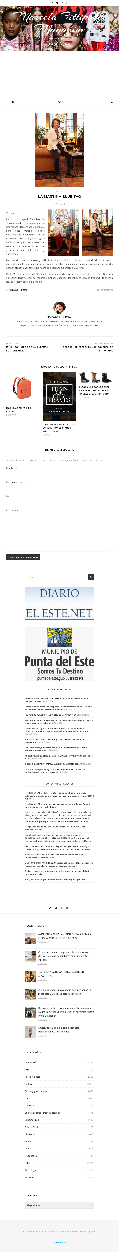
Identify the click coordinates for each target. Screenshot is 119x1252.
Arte (27, 1069)
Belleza (29, 1083)
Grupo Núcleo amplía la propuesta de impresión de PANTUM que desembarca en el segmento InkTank (58, 708)
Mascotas (30, 1134)
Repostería (31, 1155)
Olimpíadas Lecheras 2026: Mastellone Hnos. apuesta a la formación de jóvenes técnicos (59, 864)
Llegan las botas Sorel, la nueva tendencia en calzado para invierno (94, 390)
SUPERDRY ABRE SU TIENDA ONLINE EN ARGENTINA (50, 714)
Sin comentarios (105, 289)
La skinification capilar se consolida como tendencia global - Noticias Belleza (52, 837)
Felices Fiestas (32, 1127)
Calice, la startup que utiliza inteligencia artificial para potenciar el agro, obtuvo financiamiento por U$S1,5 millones (59, 795)
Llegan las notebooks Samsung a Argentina (62, 879)
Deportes (30, 1105)
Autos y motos (32, 1076)
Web (8, 496)
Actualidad (30, 1062)
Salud (27, 1162)
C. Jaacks (91, 1231)
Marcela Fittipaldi (19, 289)
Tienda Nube (33, 854)
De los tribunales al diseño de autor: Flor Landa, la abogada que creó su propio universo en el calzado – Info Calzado (59, 815)
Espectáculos (32, 1119)
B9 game (30, 879)
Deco (27, 1098)
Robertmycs (32, 871)
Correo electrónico (17, 482)
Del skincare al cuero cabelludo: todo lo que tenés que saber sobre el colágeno (58, 839)
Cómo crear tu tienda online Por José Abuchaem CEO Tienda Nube (54, 856)
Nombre (11, 468)
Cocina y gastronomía (36, 1091)
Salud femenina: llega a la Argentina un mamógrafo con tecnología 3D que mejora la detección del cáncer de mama (58, 848)
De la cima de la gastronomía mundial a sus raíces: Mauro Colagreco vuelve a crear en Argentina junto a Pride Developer (57, 730)
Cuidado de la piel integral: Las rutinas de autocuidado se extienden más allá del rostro (55, 771)
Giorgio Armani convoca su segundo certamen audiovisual (59, 427)
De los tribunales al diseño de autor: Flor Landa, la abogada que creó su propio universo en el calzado (57, 820)
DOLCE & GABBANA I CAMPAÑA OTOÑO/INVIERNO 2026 (52, 764)
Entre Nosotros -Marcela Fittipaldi (43, 1112)
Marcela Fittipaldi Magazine (59, 22)
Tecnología (30, 1170)
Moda (59, 191)
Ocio (27, 1148)
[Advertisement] (59, 74)
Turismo (29, 1177)
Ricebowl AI (32, 792)
